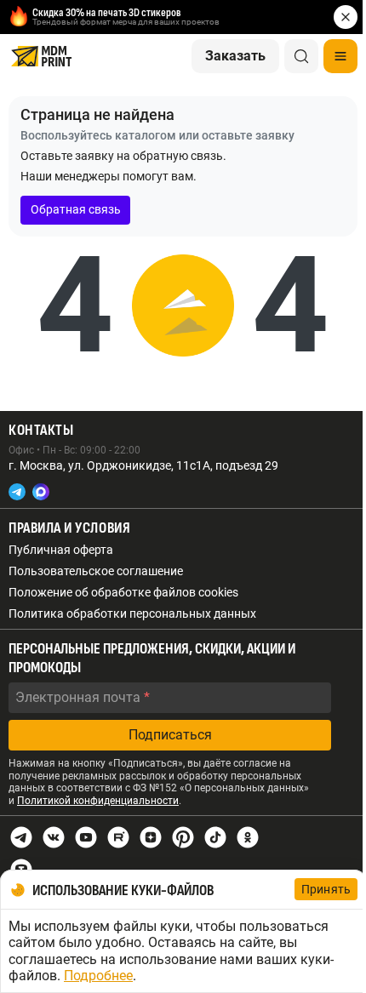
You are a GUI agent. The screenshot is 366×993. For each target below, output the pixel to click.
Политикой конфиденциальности (98, 801)
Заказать (235, 56)
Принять (326, 889)
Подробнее (98, 975)
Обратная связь (76, 209)
